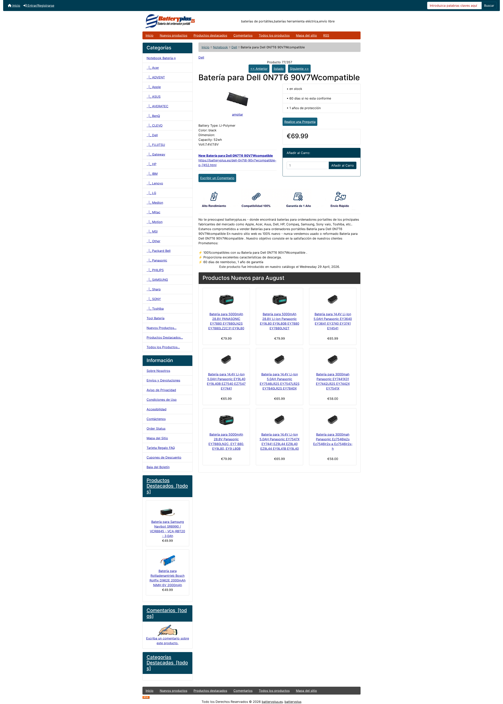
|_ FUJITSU (156, 145)
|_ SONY (154, 299)
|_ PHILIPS (155, 270)
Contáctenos (156, 419)
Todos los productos (274, 35)
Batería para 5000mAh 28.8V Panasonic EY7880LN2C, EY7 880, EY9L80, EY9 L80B (226, 441)
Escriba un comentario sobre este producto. (167, 640)
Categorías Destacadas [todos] (167, 662)
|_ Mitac (153, 212)
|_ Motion (154, 222)
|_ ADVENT (156, 77)
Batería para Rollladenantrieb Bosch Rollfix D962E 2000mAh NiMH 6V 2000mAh (167, 578)
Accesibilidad (156, 409)
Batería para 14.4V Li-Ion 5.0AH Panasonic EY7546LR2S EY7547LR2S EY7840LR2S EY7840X (279, 381)
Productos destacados (210, 35)
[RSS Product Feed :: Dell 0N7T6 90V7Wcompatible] (146, 697)
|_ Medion (155, 203)
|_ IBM (152, 174)
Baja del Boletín (158, 467)
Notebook (220, 47)
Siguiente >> (299, 69)
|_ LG (151, 193)
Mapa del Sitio (157, 438)
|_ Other (153, 241)
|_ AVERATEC (157, 106)
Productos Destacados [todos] (167, 486)
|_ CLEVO (154, 125)
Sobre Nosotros (158, 371)
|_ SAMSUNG (157, 280)
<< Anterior (259, 69)
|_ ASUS (154, 97)
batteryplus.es (272, 702)
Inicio (15, 5)
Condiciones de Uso (162, 400)
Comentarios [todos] (167, 613)
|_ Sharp (154, 289)
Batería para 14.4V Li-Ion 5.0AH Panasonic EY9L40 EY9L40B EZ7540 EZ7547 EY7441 (226, 381)
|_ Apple (154, 87)
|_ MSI (152, 231)
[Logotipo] (179, 21)
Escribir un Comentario (217, 178)
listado (279, 69)
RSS (326, 35)
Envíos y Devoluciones (163, 380)
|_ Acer (153, 68)
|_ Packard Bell (159, 251)
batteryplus (293, 702)
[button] (496, 684)
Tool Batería (155, 318)
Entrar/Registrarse (40, 5)
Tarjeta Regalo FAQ (161, 448)
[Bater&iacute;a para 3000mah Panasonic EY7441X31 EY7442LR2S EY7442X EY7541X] (332, 359)
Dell (234, 47)
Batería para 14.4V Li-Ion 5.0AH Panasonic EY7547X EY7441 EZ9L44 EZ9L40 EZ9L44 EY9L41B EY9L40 (279, 441)
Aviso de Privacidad (161, 390)
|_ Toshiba (155, 309)
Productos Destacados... (165, 337)
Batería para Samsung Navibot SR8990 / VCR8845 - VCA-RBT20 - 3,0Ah (167, 529)
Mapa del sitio (306, 35)
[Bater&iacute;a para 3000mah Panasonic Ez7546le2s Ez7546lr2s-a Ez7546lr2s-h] (332, 419)
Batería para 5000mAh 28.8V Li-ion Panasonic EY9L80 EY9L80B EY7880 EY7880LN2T (279, 321)
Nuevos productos (173, 35)
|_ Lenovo (155, 183)
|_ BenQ (153, 116)
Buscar (489, 5)
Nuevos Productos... (161, 328)
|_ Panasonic (157, 260)
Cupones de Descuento (164, 457)
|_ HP (151, 164)
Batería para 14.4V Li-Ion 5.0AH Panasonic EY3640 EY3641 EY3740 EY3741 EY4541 (333, 321)
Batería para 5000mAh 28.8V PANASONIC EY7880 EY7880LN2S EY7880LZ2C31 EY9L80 (226, 321)
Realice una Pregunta (300, 122)
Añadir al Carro (342, 165)
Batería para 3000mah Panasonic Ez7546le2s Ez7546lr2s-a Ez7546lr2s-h (332, 441)
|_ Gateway (156, 154)
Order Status (156, 428)
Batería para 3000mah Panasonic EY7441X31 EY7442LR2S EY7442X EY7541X (333, 381)
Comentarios (242, 35)
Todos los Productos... (163, 347)
